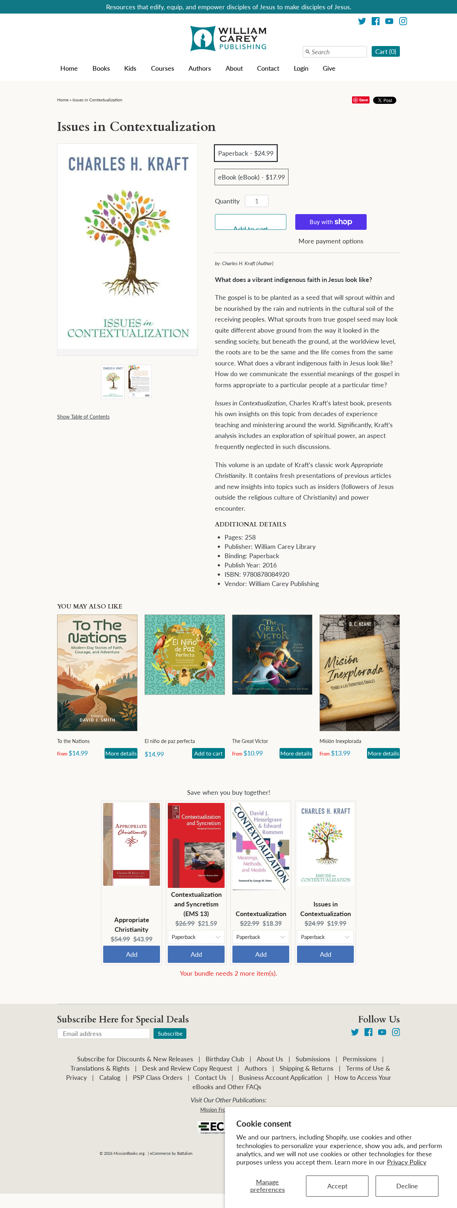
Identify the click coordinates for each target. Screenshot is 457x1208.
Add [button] (131, 954)
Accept (337, 1186)
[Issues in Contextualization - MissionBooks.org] (112, 382)
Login (301, 68)
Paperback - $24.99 (245, 153)
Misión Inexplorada (340, 741)
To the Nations (73, 741)
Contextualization (261, 914)
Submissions (313, 1059)
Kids (130, 68)
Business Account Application (280, 1077)
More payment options (330, 241)
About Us (270, 1059)
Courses (162, 68)
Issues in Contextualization (97, 99)
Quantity (227, 201)
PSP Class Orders (157, 1077)
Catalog (109, 1077)
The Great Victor (250, 741)
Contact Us (210, 1077)
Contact (268, 68)
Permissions (360, 1059)
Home (69, 68)
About (234, 68)
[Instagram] (403, 22)
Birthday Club (225, 1059)
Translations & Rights (100, 1068)
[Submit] (308, 52)
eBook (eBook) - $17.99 (251, 177)
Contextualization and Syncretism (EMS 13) (196, 904)
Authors (200, 68)
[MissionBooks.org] (228, 40)
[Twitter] (362, 22)
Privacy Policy (406, 1162)
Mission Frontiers (219, 1110)
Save (363, 99)
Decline (407, 1186)
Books (101, 68)
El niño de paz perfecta (170, 741)
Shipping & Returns (306, 1068)
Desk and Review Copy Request (187, 1068)
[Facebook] (376, 22)
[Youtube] (389, 22)
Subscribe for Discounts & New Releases (135, 1059)
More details (121, 753)
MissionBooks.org (129, 1153)
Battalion (184, 1153)
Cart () (385, 51)
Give (329, 68)
